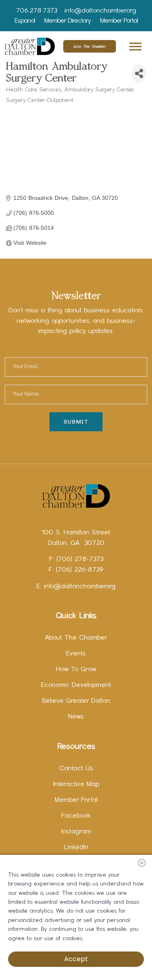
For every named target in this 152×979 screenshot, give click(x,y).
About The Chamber (76, 638)
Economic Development (76, 685)
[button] (134, 45)
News (76, 717)
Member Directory (67, 21)
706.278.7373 (36, 11)
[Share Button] (139, 73)
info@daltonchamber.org (100, 11)
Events (76, 654)
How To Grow (76, 669)
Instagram (76, 832)
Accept (76, 959)
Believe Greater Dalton (76, 701)
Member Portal (119, 21)
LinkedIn (76, 847)
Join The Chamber (89, 46)
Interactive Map (76, 784)
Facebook (76, 816)
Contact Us (76, 768)
